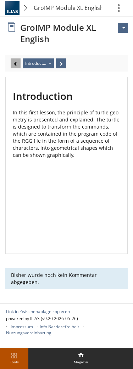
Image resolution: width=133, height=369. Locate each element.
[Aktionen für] (123, 28)
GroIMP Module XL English (68, 8)
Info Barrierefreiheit (59, 327)
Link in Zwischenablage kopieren (38, 311)
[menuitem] (81, 358)
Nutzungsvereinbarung (28, 333)
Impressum (22, 327)
